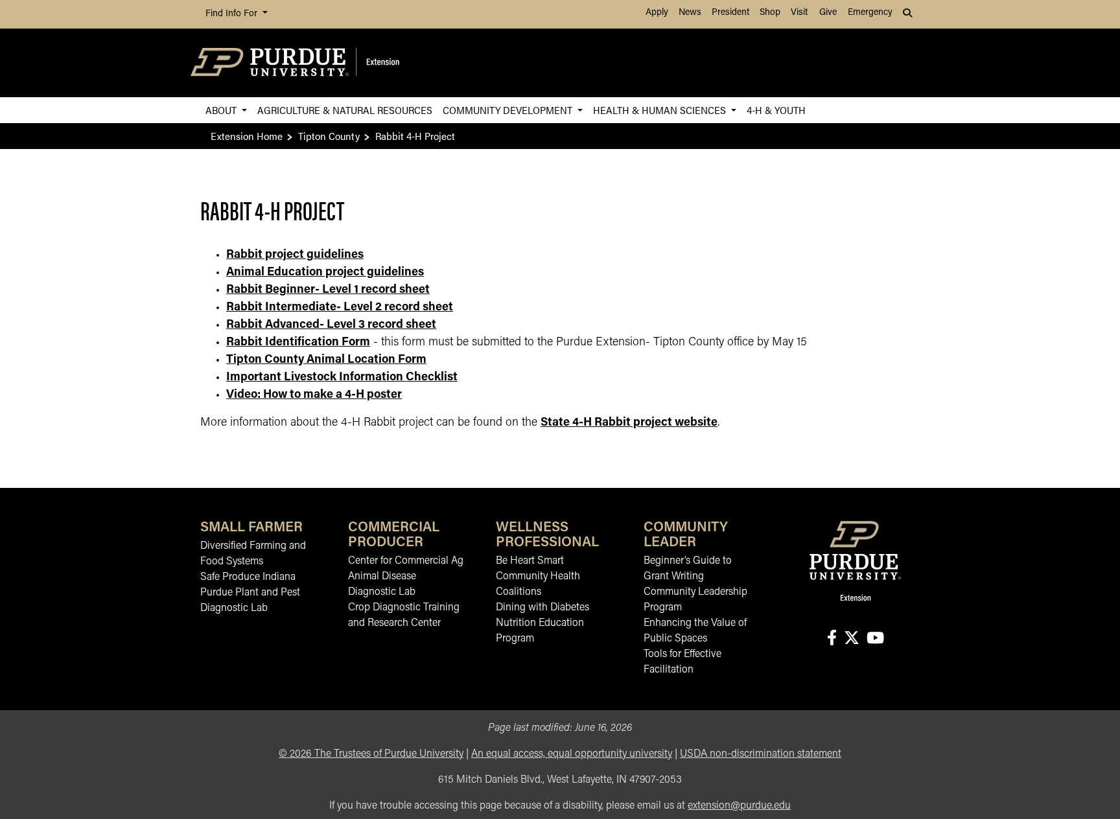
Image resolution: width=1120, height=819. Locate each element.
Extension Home (247, 135)
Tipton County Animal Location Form (326, 360)
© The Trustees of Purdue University (371, 754)
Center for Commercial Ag (405, 561)
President (730, 12)
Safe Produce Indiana (248, 577)
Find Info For (232, 14)
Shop (770, 12)
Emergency (870, 12)
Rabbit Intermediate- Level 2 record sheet (339, 308)
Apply (657, 12)
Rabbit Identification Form (298, 343)
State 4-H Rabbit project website (629, 423)
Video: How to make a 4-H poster (314, 395)
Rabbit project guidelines (295, 255)
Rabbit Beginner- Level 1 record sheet (328, 290)
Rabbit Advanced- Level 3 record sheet (331, 325)
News (690, 12)
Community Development (509, 109)
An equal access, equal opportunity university (571, 754)
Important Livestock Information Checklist (342, 378)
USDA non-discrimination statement (760, 754)
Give (828, 12)
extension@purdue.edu (739, 806)
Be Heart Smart (530, 561)
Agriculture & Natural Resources (344, 109)
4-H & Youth (776, 109)
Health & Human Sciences (661, 109)
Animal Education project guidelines (325, 273)
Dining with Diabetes (542, 608)
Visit (799, 12)
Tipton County (329, 135)
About (222, 109)
